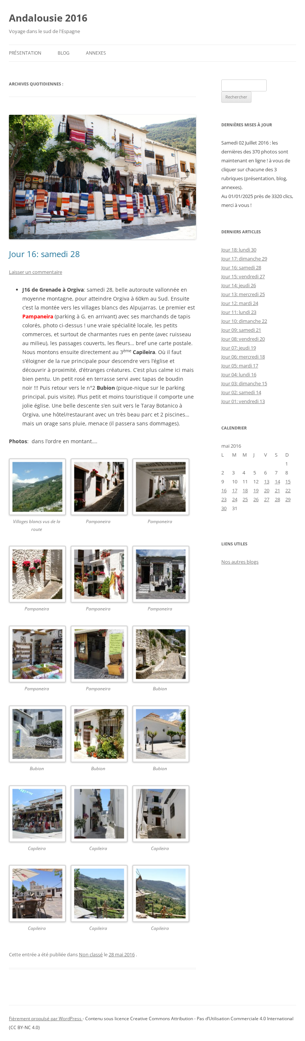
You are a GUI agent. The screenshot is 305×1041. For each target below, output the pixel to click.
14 (277, 481)
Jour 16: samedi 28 (44, 253)
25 (245, 499)
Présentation (25, 53)
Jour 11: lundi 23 (238, 312)
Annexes (96, 53)
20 (266, 490)
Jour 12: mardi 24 (239, 303)
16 (224, 490)
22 (287, 490)
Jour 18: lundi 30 (238, 249)
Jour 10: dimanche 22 (244, 321)
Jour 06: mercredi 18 (243, 356)
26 (256, 499)
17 (234, 490)
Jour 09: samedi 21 (241, 330)
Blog (64, 53)
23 (224, 499)
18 (245, 490)
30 (224, 508)
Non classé (91, 954)
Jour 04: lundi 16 (238, 374)
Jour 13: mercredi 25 (243, 294)
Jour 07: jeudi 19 (238, 347)
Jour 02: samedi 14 (241, 392)
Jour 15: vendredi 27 (243, 276)
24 (234, 499)
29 (287, 499)
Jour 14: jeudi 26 (238, 285)
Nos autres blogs (240, 561)
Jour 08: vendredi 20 (243, 338)
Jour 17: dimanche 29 (244, 258)
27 (266, 499)
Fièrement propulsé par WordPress (46, 1018)
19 (256, 490)
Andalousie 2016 (48, 18)
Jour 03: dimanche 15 (244, 383)
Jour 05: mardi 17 (239, 365)
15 (287, 481)
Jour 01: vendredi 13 (243, 401)
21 (277, 490)
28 (277, 499)
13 (266, 481)
